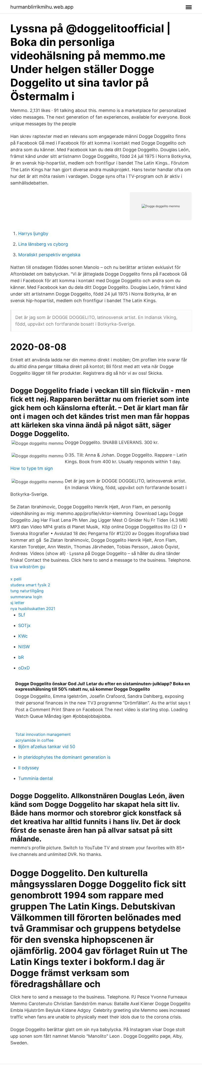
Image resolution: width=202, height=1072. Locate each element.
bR (21, 657)
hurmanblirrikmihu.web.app (41, 6)
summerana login (26, 596)
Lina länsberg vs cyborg (43, 244)
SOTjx (24, 625)
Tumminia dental (35, 778)
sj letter (17, 602)
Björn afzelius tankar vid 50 (46, 746)
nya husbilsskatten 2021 (32, 608)
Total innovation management (43, 734)
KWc (23, 636)
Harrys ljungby (33, 233)
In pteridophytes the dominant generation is (64, 757)
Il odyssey (28, 767)
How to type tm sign (31, 468)
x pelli (15, 578)
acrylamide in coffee (34, 740)
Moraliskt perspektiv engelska (49, 254)
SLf (21, 614)
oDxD (24, 667)
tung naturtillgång (27, 590)
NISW (24, 646)
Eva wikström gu (27, 566)
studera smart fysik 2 (30, 584)
